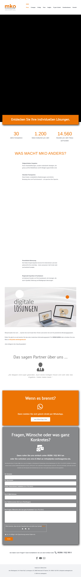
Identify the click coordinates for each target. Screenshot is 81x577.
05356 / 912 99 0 (54, 455)
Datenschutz (43, 567)
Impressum (37, 567)
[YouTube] (40, 558)
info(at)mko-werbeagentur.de (57, 459)
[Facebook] (37, 558)
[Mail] (44, 558)
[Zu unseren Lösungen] (40, 68)
